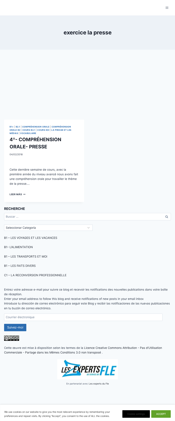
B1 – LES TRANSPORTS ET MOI (25, 256)
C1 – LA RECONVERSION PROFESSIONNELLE (35, 275)
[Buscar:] (87, 216)
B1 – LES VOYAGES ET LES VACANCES (30, 238)
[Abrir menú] (167, 7)
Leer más (17, 194)
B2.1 (18, 126)
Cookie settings (136, 413)
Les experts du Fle (99, 383)
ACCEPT (161, 413)
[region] (87, 413)
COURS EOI (43, 130)
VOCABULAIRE (28, 133)
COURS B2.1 (28, 130)
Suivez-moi (15, 327)
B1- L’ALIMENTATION (18, 247)
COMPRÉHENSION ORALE (36, 126)
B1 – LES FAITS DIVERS (20, 265)
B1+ (12, 126)
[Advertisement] (87, 87)
